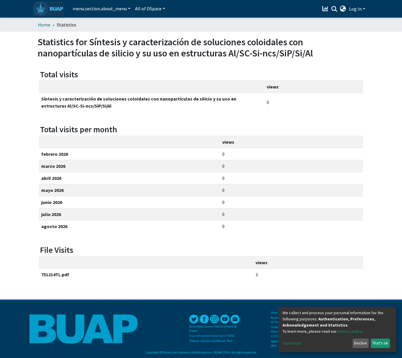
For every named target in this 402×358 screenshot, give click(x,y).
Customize (292, 343)
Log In (355, 9)
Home (44, 25)
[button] (343, 8)
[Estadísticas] (326, 8)
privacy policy (350, 331)
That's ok (380, 343)
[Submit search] (334, 9)
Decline (360, 343)
